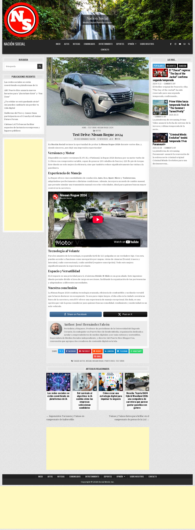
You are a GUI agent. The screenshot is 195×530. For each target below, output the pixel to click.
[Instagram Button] (175, 44)
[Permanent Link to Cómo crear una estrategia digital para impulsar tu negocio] (111, 382)
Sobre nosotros (147, 43)
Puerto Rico (110, 361)
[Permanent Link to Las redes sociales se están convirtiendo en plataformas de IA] (58, 382)
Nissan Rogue (98, 361)
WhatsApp (137, 351)
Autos (66, 43)
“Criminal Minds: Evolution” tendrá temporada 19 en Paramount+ (170, 139)
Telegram (123, 351)
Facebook (72, 351)
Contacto (105, 49)
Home (84, 127)
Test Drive (120, 361)
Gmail (99, 356)
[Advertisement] (97, 448)
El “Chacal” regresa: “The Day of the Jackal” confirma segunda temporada (171, 75)
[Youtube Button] (180, 44)
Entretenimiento (106, 43)
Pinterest (86, 351)
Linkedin (110, 351)
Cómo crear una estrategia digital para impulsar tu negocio (111, 396)
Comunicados (89, 43)
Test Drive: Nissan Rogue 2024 (98, 134)
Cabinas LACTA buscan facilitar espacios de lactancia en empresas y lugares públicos (22, 127)
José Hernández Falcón (85, 139)
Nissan (89, 361)
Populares (159, 65)
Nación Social (97, 18)
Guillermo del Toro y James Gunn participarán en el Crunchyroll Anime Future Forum (22, 116)
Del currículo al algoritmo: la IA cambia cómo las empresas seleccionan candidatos (84, 400)
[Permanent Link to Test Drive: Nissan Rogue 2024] (98, 91)
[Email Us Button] (184, 44)
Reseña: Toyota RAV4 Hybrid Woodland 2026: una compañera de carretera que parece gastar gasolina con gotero (137, 400)
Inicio (58, 43)
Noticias (76, 43)
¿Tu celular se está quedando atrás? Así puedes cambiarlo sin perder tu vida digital (21, 104)
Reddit (98, 351)
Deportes (120, 43)
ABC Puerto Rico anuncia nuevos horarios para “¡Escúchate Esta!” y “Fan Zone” (23, 93)
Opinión (131, 43)
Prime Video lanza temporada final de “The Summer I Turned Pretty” (179, 106)
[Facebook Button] (171, 44)
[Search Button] (189, 44)
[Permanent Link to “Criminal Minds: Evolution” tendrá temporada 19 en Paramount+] (160, 138)
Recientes (171, 65)
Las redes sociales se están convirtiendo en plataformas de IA (58, 396)
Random (182, 65)
